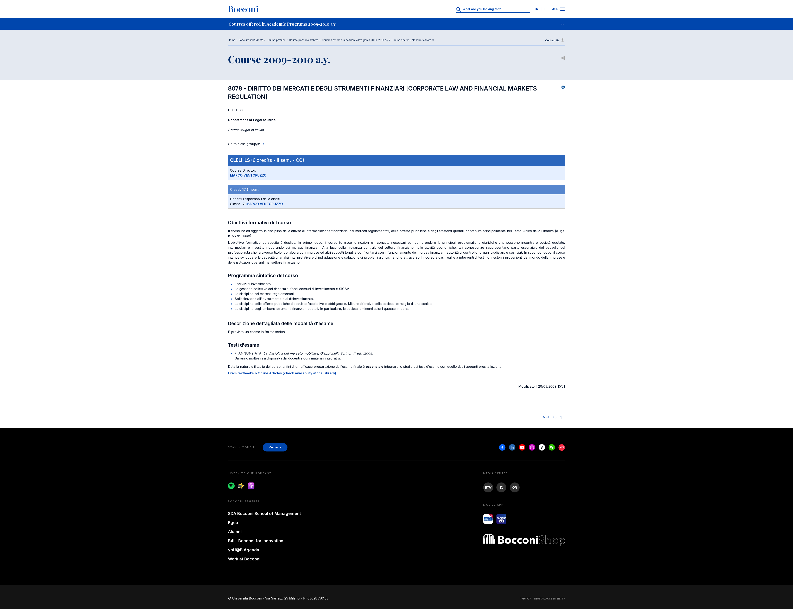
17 (262, 144)
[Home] (243, 9)
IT (546, 9)
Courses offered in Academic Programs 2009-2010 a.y (355, 40)
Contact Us (552, 40)
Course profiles (276, 40)
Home (231, 40)
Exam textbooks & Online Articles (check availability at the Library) (282, 373)
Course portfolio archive (303, 40)
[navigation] (396, 24)
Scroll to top (550, 417)
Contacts (275, 447)
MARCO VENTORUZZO (248, 175)
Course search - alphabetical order (413, 40)
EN (536, 9)
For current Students (251, 40)
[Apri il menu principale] (562, 9)
